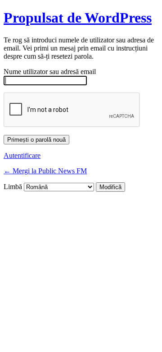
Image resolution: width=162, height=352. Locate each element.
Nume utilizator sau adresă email (50, 71)
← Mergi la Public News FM (45, 171)
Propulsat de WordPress (78, 17)
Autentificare (22, 155)
